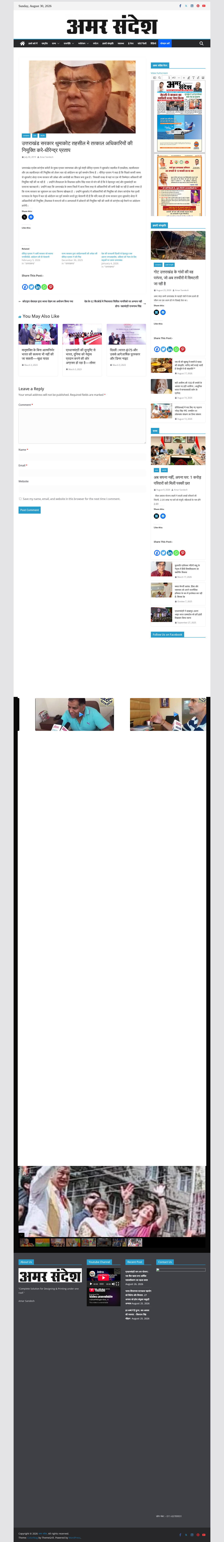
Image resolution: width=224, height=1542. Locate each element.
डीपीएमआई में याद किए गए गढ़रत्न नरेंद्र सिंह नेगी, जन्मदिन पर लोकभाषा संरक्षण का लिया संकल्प (188, 411)
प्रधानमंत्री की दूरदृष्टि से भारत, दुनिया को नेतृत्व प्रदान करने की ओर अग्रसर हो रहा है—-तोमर (80, 356)
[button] (58, 43)
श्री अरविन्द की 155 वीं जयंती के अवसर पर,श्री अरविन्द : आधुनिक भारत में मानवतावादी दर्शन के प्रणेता (188, 388)
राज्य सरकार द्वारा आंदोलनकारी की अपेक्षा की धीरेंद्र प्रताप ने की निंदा (79, 255)
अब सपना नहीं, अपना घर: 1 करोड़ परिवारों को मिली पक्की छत (177, 480)
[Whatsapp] (44, 284)
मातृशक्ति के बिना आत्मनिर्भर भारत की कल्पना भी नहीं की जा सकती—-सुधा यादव (38, 354)
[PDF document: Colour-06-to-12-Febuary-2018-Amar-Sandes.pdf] (178, 145)
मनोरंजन (81, 43)
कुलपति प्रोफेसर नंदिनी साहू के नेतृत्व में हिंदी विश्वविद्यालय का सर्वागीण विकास (187, 569)
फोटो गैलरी (142, 43)
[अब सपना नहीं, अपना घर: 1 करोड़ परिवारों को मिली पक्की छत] (178, 450)
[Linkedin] (38, 284)
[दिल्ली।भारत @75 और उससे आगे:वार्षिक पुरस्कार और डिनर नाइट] (126, 326)
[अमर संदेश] (22, 43)
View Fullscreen (159, 73)
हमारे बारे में (33, 43)
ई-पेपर (130, 43)
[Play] (91, 1284)
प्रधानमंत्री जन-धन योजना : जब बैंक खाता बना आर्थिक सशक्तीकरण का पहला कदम (137, 1275)
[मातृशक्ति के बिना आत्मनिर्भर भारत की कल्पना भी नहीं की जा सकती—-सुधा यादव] (38, 326)
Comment (26, 405)
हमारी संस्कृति (107, 43)
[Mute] (113, 1284)
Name (23, 449)
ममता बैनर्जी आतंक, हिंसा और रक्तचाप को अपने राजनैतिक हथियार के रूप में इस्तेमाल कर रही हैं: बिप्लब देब (188, 591)
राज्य (54, 43)
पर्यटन (95, 43)
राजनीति (67, 43)
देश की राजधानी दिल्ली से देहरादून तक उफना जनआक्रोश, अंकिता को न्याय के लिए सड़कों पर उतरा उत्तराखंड (119, 257)
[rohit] (50, 1270)
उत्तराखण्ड (26, 135)
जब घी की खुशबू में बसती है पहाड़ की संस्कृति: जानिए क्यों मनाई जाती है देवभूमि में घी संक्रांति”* (189, 365)
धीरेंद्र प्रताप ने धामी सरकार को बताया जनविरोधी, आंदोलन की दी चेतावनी (37, 255)
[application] (104, 1277)
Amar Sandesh (46, 157)
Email (23, 465)
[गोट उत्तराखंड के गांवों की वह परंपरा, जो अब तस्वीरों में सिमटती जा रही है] (178, 245)
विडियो (153, 43)
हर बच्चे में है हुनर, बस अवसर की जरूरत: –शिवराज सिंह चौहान (137, 1314)
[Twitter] (31, 284)
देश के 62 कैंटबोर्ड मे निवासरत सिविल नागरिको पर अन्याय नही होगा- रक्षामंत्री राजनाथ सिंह (113, 304)
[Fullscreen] (117, 1284)
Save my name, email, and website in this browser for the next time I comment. (71, 499)
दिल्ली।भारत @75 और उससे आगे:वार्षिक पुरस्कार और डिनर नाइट (125, 354)
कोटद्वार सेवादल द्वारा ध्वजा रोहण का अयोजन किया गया (47, 301)
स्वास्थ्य (121, 43)
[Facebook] (25, 284)
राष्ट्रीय (45, 43)
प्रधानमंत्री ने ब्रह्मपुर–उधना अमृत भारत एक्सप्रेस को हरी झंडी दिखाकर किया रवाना (188, 614)
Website (24, 481)
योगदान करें (165, 43)
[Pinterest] (50, 284)
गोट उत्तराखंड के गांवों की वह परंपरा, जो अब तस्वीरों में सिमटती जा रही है (176, 277)
